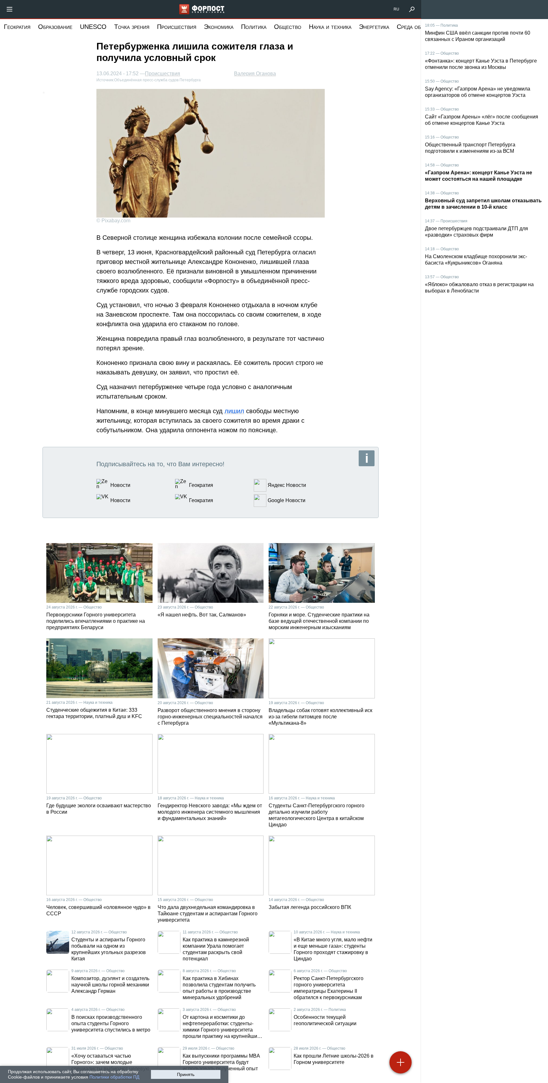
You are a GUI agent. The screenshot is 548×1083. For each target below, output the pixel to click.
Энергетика (374, 26)
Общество (287, 26)
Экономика (218, 26)
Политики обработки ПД (114, 1077)
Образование (55, 26)
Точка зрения (131, 26)
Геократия (17, 26)
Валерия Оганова (255, 73)
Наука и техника (330, 26)
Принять (185, 1074)
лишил (234, 410)
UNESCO (93, 26)
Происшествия (176, 26)
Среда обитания (418, 26)
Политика (253, 26)
